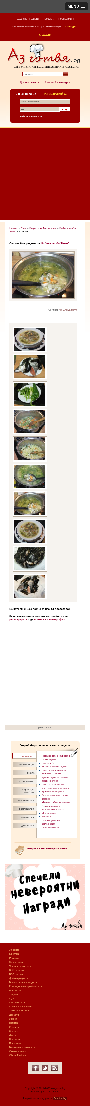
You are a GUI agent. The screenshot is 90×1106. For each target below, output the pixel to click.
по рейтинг (27, 756)
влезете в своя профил (49, 619)
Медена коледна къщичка (54, 766)
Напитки (13, 1023)
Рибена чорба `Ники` (55, 243)
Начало (13, 228)
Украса (13, 1018)
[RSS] (54, 1068)
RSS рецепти (16, 970)
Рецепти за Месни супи (42, 228)
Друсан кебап (48, 763)
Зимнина (14, 1027)
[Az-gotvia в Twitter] (45, 1068)
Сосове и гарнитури (20, 1006)
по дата (30, 772)
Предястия (15, 990)
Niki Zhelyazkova (68, 309)
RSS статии (16, 974)
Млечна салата (49, 813)
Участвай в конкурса (57, 82)
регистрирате (18, 619)
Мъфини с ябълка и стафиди (56, 802)
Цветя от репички (51, 820)
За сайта (14, 949)
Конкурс (70, 26)
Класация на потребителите (25, 986)
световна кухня (26, 817)
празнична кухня (26, 800)
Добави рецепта (29, 82)
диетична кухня (26, 808)
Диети (35, 18)
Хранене (22, 18)
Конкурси (14, 954)
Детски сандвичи (50, 827)
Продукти (48, 18)
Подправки (65, 18)
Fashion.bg (60, 1098)
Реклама (14, 958)
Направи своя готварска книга (47, 848)
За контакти (16, 962)
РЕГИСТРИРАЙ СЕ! (56, 93)
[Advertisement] (45, 175)
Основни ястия (17, 1002)
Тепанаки (46, 816)
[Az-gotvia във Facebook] (35, 1068)
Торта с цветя (48, 823)
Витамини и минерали (25, 26)
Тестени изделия (19, 1010)
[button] (76, 6)
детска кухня (27, 825)
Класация (45, 34)
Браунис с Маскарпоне (53, 791)
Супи (23, 228)
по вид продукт (26, 781)
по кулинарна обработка (27, 790)
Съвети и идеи (52, 26)
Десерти (14, 1014)
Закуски (13, 994)
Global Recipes (17, 1055)
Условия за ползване (21, 966)
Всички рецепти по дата (23, 982)
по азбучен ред (26, 764)
